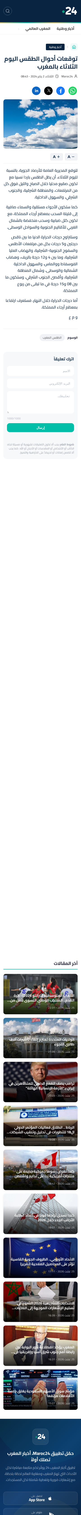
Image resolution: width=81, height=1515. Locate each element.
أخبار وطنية (65, 28)
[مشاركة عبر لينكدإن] (36, 91)
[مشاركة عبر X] (48, 91)
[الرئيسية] (74, 46)
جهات (15, 28)
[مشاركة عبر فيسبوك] (60, 91)
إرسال (40, 427)
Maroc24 (67, 76)
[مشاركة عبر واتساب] (73, 91)
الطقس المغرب (52, 337)
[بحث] (7, 11)
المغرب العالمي (37, 28)
